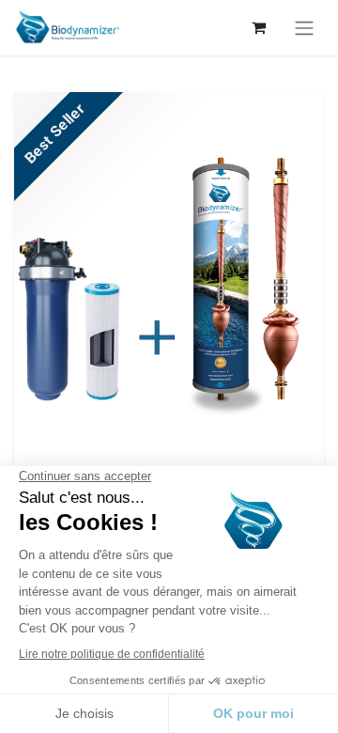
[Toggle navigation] (304, 28)
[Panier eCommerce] (258, 27)
